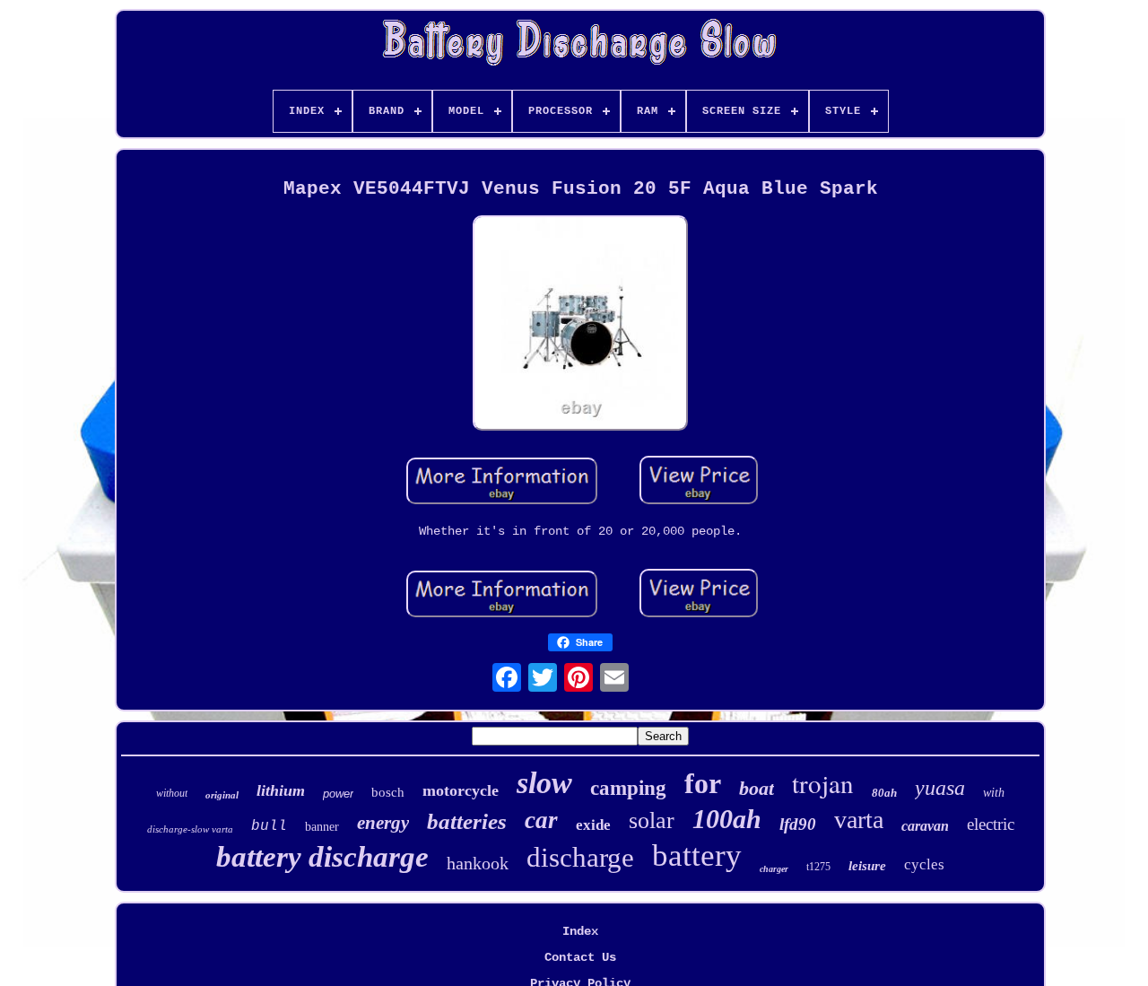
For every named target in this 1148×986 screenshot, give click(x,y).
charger (774, 869)
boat (756, 788)
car (541, 820)
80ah (884, 792)
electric (990, 824)
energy (383, 822)
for (702, 783)
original (222, 795)
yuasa (940, 787)
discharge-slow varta (190, 829)
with (993, 792)
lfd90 (797, 824)
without (171, 793)
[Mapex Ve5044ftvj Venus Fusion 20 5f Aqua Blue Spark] (580, 325)
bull (269, 826)
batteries (467, 821)
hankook (478, 863)
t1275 (818, 866)
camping (628, 788)
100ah (726, 818)
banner (322, 826)
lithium (281, 790)
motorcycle (460, 790)
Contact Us (580, 957)
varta (858, 819)
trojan (823, 782)
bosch (387, 792)
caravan (925, 825)
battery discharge (322, 857)
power (338, 793)
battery (697, 855)
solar (651, 820)
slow (544, 782)
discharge (580, 857)
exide (593, 824)
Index (580, 931)
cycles (924, 864)
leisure (867, 866)
